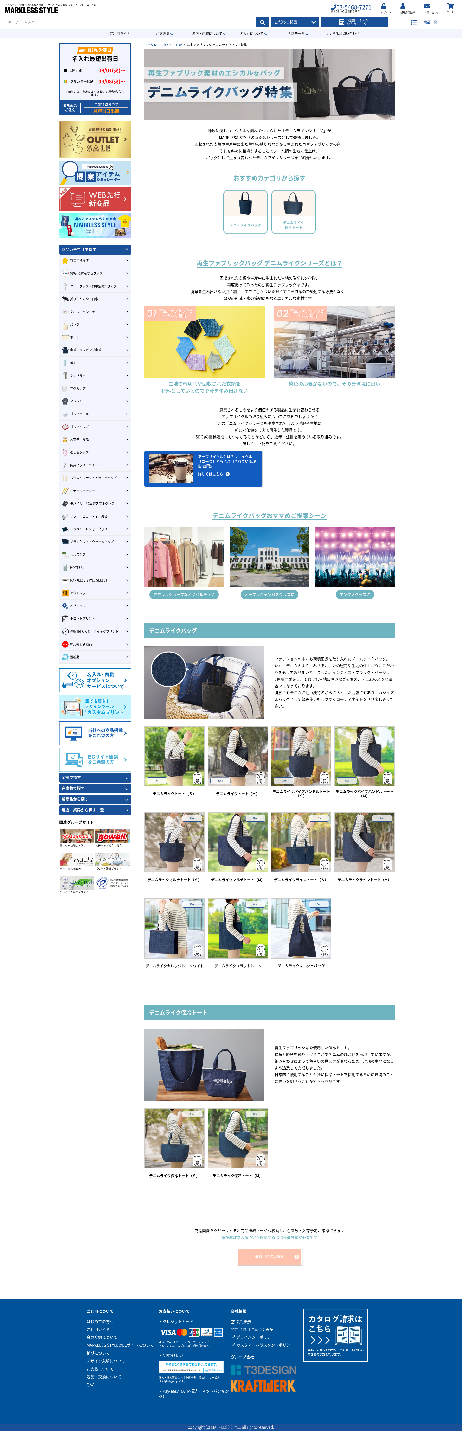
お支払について (100, 1369)
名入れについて (251, 33)
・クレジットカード (176, 1322)
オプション (78, 605)
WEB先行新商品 (81, 644)
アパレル (76, 401)
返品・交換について (104, 1377)
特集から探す (79, 260)
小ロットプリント (82, 618)
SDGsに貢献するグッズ (86, 273)
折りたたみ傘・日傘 (84, 299)
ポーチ (74, 337)
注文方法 (162, 33)
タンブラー (78, 375)
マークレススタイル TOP (163, 44)
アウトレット (79, 593)
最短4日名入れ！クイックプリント (94, 631)
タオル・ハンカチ (82, 311)
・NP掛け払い (171, 1355)
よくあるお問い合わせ (342, 33)
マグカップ (78, 388)
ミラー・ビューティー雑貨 (89, 516)
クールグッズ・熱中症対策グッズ (93, 286)
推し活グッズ (79, 452)
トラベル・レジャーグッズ (89, 529)
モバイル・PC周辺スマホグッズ (92, 503)
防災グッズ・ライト (84, 465)
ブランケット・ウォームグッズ (92, 541)
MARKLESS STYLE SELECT (89, 580)
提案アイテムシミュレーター (358, 22)
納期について (98, 1353)
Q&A (91, 1385)
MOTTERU (77, 567)
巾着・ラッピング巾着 (85, 349)
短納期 (74, 657)
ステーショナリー (82, 490)
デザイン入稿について (106, 1361)
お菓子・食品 (79, 439)
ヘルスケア (78, 554)
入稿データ (296, 33)
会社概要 (243, 1322)
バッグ (74, 324)
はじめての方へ (100, 1322)
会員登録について (102, 1337)
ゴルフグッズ (79, 426)
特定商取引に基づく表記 (252, 1329)
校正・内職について (207, 33)
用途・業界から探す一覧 (83, 810)
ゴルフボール (79, 413)
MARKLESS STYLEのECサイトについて (120, 1345)
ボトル (74, 362)
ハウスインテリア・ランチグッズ (93, 477)
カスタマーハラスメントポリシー (264, 1345)
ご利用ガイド (120, 33)
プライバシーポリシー (255, 1337)
